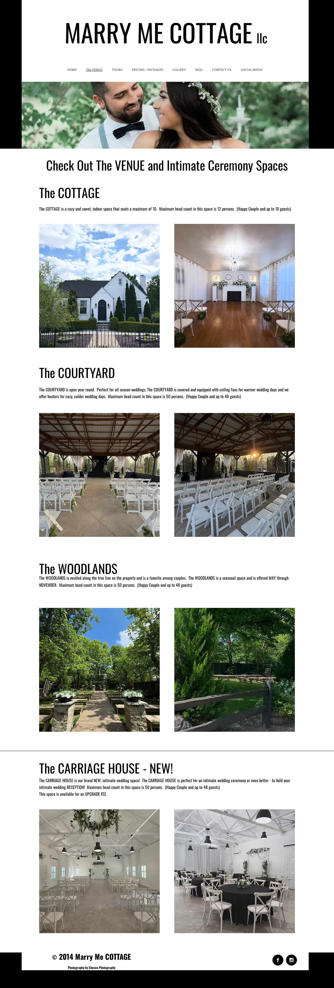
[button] (99, 286)
